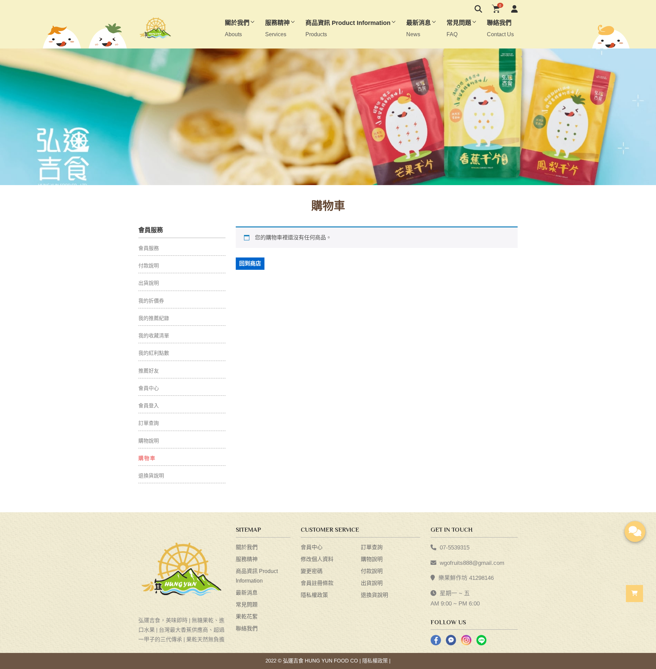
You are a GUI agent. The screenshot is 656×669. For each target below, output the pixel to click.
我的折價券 (151, 301)
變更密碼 (312, 571)
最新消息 (247, 593)
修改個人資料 (317, 559)
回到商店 (250, 263)
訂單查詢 (148, 423)
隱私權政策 (314, 595)
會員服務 (148, 248)
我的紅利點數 (153, 353)
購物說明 (148, 441)
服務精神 (247, 559)
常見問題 (247, 605)
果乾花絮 (247, 616)
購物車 (147, 458)
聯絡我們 (247, 628)
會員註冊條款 (317, 583)
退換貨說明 (151, 475)
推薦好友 (148, 371)
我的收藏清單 (153, 335)
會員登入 (148, 405)
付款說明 (148, 265)
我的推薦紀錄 (153, 318)
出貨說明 (148, 283)
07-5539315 (454, 547)
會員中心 (148, 388)
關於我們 (247, 547)
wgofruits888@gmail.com (472, 563)
